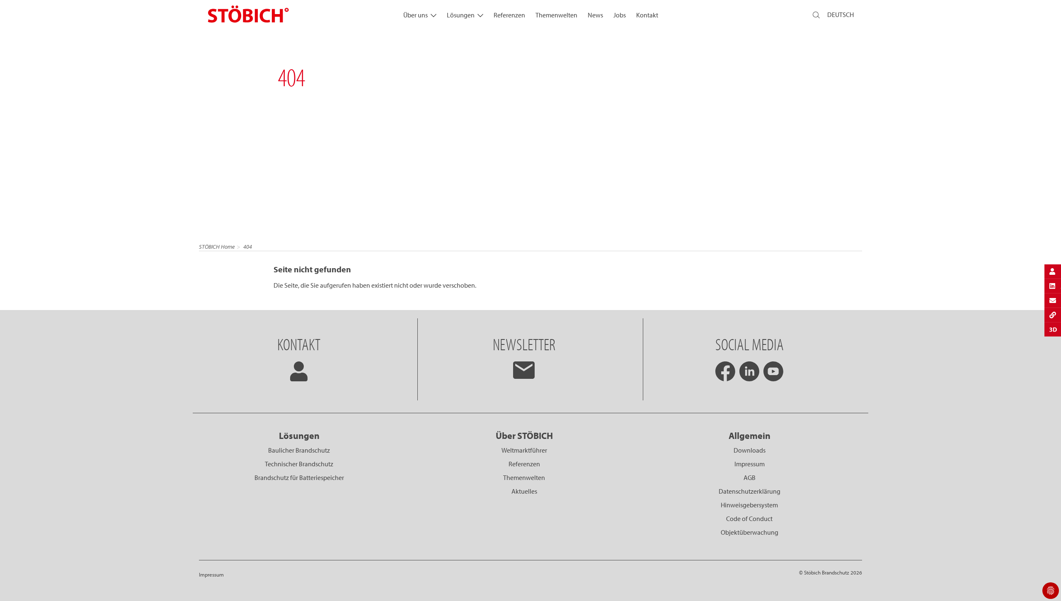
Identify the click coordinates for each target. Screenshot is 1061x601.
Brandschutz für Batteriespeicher (299, 477)
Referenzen (509, 15)
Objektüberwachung (749, 532)
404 (247, 246)
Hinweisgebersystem (749, 505)
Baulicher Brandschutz (299, 450)
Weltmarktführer (524, 450)
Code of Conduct (749, 518)
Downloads (749, 450)
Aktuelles (524, 491)
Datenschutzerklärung (749, 491)
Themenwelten (556, 15)
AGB (750, 477)
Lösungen (461, 15)
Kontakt (647, 15)
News (595, 15)
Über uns (415, 15)
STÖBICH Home (217, 246)
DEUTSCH (840, 14)
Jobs (619, 15)
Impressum (749, 464)
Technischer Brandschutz (299, 464)
